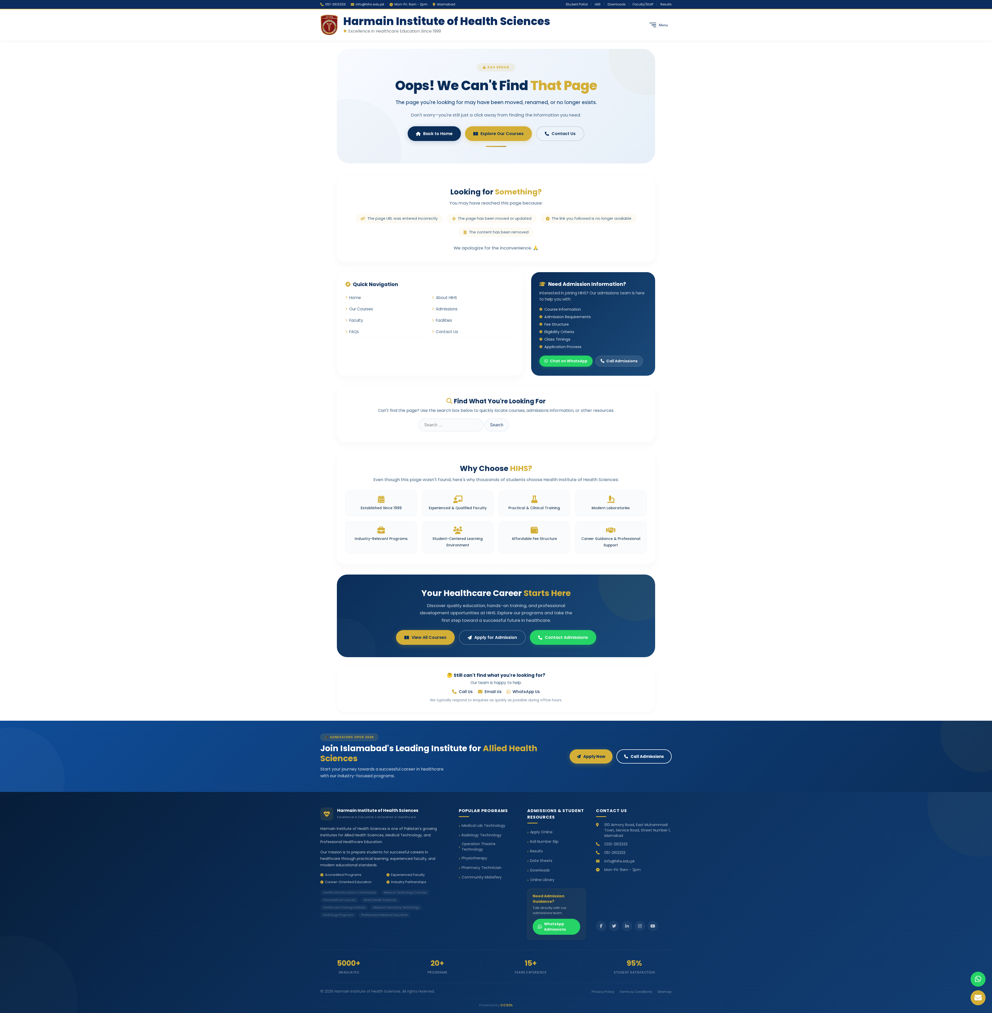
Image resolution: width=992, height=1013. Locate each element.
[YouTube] (653, 926)
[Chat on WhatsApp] (978, 979)
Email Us (493, 691)
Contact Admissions (566, 637)
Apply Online (541, 832)
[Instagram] (640, 926)
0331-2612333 (615, 844)
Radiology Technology (481, 835)
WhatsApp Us (526, 691)
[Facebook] (601, 926)
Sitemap (664, 991)
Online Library (542, 879)
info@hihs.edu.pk (370, 4)
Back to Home (438, 134)
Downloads (617, 4)
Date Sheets (541, 860)
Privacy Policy (603, 991)
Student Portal (577, 4)
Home (355, 297)
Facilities (444, 320)
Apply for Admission (495, 637)
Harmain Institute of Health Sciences (446, 21)
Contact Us (564, 134)
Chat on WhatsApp (568, 361)
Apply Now (594, 756)
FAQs (354, 331)
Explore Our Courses (502, 134)
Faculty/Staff (643, 4)
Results (666, 4)
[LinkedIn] (627, 926)
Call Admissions (622, 361)
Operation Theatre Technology (478, 846)
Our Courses (361, 309)
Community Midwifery (482, 877)
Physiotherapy (474, 858)
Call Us (466, 691)
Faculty (356, 320)
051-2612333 (335, 4)
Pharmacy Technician (481, 867)
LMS (598, 4)
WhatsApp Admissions (555, 926)
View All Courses (429, 637)
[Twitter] (614, 926)
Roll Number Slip (544, 841)
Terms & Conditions (635, 991)
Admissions (447, 309)
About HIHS (446, 297)
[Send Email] (978, 997)
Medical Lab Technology (483, 825)
